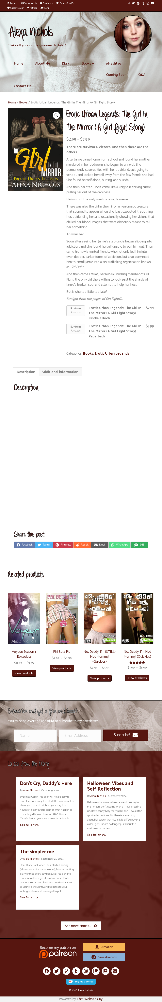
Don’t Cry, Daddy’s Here (46, 783)
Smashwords (30, 3)
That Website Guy (90, 999)
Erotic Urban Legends (111, 354)
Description (26, 372)
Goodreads (47, 3)
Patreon (33, 8)
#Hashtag (113, 64)
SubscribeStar (17, 8)
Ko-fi (46, 8)
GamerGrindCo (66, 3)
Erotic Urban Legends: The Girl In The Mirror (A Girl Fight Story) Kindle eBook (115, 313)
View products (24, 673)
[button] (125, 735)
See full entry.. (29, 825)
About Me (42, 64)
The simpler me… (38, 852)
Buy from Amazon (76, 310)
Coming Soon (116, 75)
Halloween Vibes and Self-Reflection (110, 786)
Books (86, 64)
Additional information (59, 372)
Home (18, 64)
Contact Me (23, 86)
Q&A (141, 75)
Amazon (13, 3)
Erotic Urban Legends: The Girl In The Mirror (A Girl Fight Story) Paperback (115, 331)
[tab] (26, 371)
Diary (66, 64)
